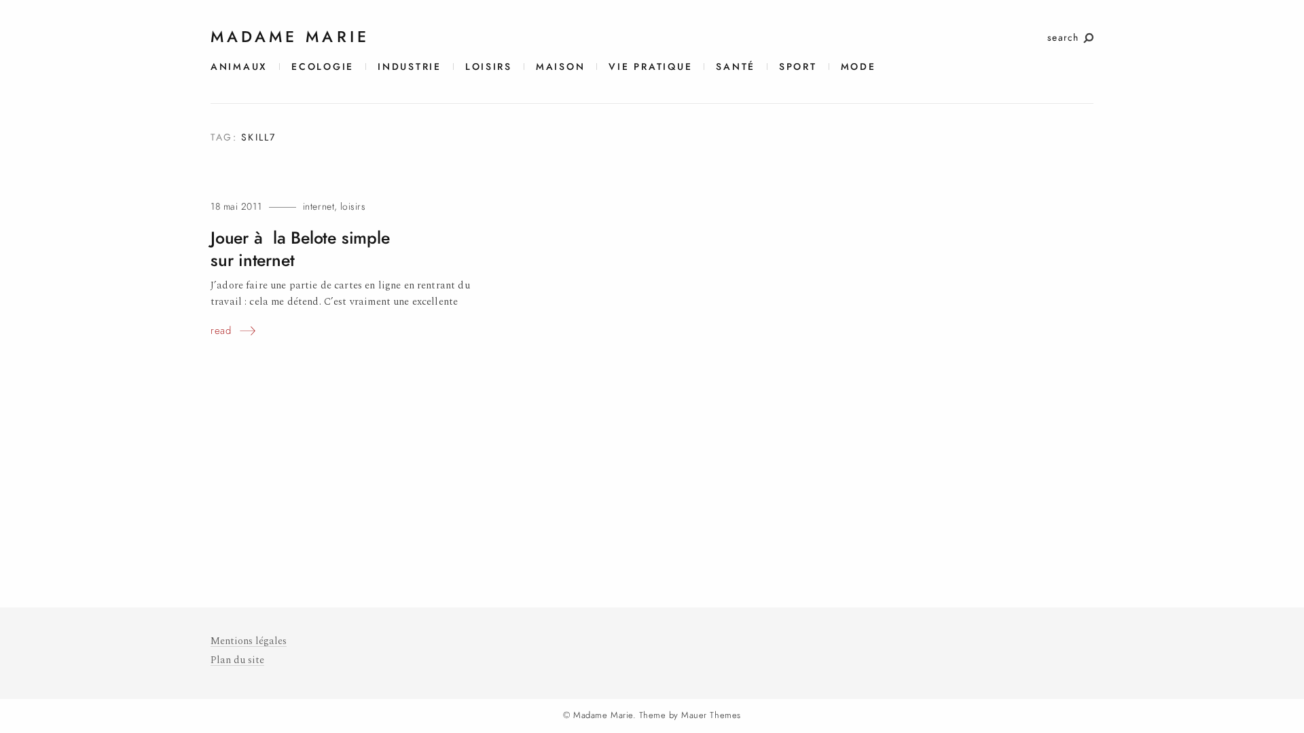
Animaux (239, 66)
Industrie (409, 66)
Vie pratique (650, 66)
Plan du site (237, 660)
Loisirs (488, 66)
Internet (318, 206)
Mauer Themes (710, 715)
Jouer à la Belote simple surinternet (300, 249)
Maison (560, 66)
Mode (858, 66)
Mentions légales (249, 641)
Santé (735, 66)
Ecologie (322, 66)
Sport (798, 66)
